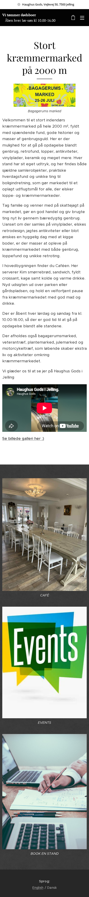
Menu (82, 17)
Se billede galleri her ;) (23, 438)
